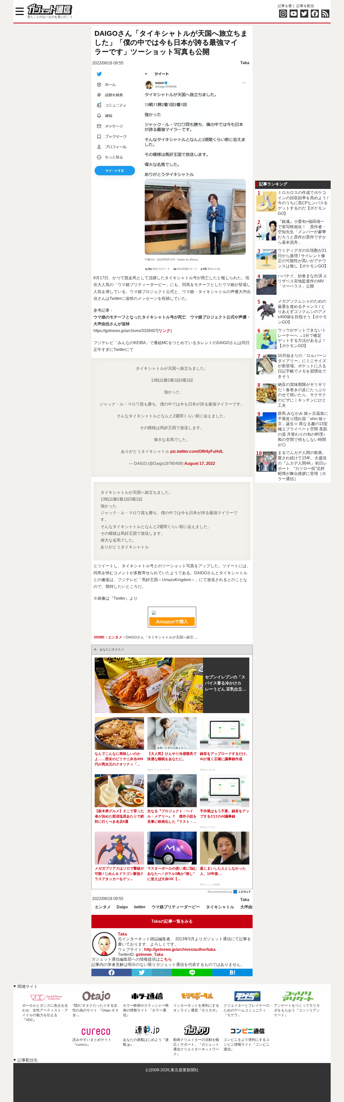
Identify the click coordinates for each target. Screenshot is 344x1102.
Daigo (122, 907)
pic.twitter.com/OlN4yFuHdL (196, 451)
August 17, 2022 (199, 463)
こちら (166, 959)
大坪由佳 (248, 907)
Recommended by (220, 891)
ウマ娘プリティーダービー (176, 907)
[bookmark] (232, 972)
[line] (192, 972)
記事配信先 (28, 1060)
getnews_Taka (149, 954)
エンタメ (103, 907)
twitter (140, 907)
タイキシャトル (220, 907)
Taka (244, 63)
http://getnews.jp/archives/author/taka (180, 949)
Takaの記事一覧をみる (172, 921)
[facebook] (111, 972)
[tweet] (142, 972)
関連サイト (28, 986)
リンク (164, 331)
